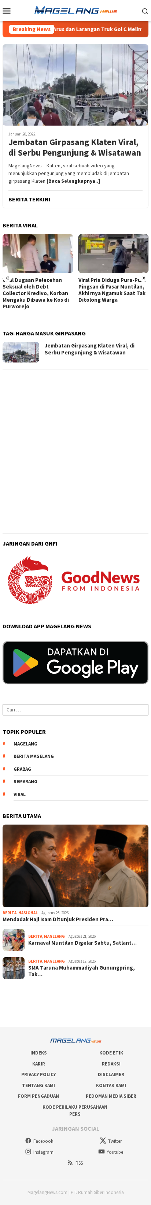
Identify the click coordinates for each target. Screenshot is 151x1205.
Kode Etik (111, 1053)
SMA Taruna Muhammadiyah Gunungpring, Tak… (81, 971)
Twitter (115, 1141)
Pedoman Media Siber (111, 1096)
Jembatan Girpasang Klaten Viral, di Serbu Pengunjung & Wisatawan (74, 147)
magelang (25, 744)
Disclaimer (111, 1074)
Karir (38, 1064)
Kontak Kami (111, 1085)
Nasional (28, 912)
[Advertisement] (75, 451)
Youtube (115, 1152)
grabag (22, 769)
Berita (9, 912)
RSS (79, 1163)
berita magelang (34, 756)
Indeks (38, 1053)
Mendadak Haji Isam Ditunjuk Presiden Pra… (58, 919)
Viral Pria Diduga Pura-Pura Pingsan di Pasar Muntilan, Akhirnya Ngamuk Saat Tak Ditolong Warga (36, 290)
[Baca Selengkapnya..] (73, 181)
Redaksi (111, 1064)
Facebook (43, 1141)
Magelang (54, 936)
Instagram (43, 1152)
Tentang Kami (38, 1085)
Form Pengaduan (38, 1096)
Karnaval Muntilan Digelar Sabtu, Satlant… (82, 943)
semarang (25, 781)
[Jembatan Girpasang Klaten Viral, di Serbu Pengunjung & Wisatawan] (75, 85)
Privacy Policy (38, 1074)
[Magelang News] (75, 10)
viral (20, 794)
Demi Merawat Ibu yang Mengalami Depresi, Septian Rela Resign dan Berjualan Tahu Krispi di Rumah (109, 293)
